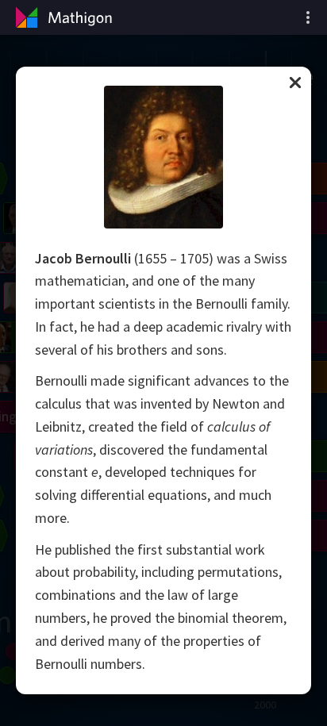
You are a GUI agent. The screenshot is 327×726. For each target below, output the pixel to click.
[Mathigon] (62, 17)
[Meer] (308, 17)
